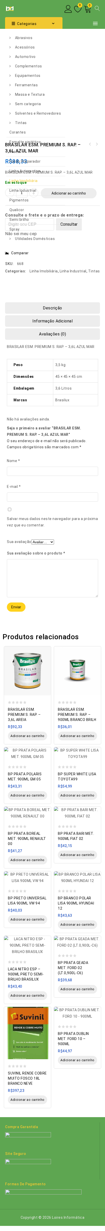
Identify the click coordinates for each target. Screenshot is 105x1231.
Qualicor (16, 210)
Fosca (14, 152)
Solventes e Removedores (38, 113)
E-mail (14, 487)
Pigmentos (19, 200)
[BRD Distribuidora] (9, 8)
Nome (13, 461)
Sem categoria (28, 104)
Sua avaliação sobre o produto (36, 553)
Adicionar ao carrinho (68, 193)
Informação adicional (52, 321)
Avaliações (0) (52, 334)
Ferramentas (26, 85)
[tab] (52, 308)
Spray (14, 229)
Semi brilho (19, 220)
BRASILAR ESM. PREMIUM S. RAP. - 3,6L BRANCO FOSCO (90, 144)
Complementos (28, 66)
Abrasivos (24, 38)
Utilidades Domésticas (35, 239)
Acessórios (25, 47)
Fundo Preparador (25, 161)
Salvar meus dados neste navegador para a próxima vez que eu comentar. (52, 522)
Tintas (21, 123)
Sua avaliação (19, 542)
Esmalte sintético (25, 142)
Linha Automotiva (24, 171)
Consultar (68, 224)
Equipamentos (28, 76)
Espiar (45, 647)
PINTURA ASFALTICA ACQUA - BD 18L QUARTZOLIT (96, 144)
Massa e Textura (30, 94)
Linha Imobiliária (23, 181)
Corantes (17, 132)
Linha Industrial (22, 190)
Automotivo (25, 57)
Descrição (52, 308)
